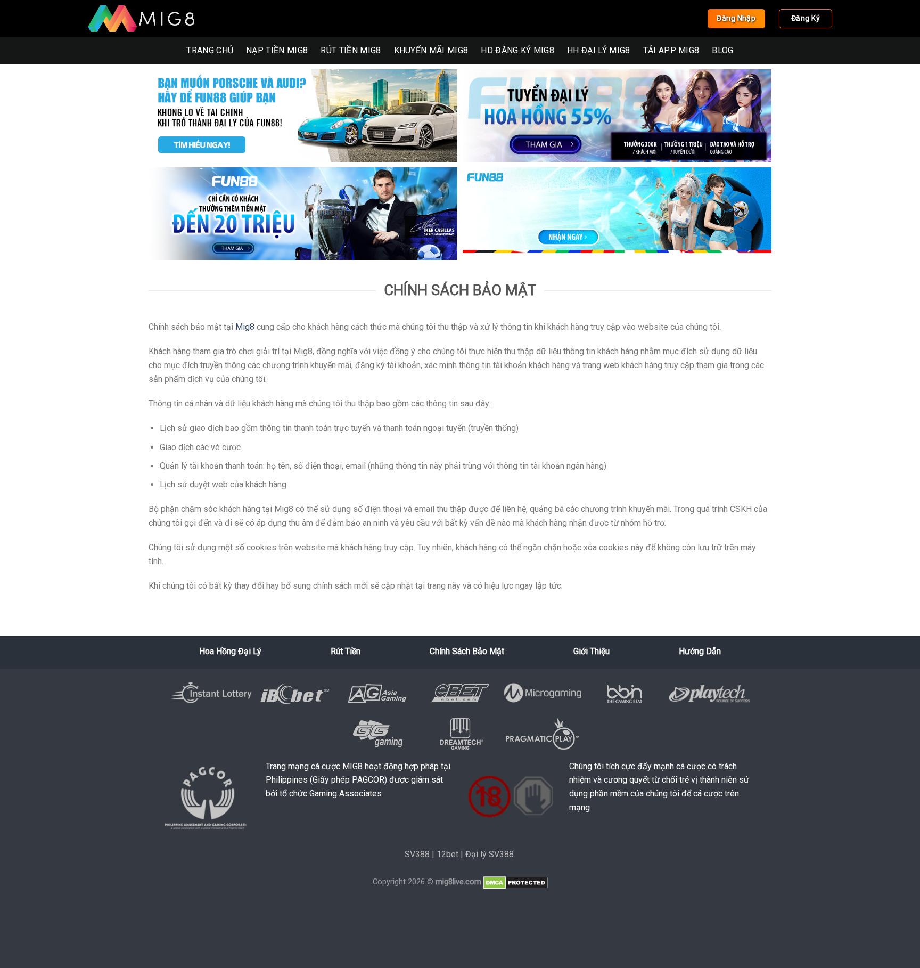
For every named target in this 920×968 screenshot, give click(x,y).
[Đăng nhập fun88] (617, 213)
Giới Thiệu (591, 651)
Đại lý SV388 (489, 854)
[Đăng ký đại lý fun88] (303, 115)
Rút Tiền (345, 651)
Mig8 (244, 327)
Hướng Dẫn (700, 651)
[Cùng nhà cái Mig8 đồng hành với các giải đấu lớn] (141, 18)
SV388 (417, 854)
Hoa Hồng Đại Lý (230, 651)
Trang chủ (209, 50)
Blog (722, 50)
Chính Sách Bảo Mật (467, 651)
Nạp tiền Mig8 (277, 50)
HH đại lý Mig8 (598, 50)
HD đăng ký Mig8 (517, 50)
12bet (447, 854)
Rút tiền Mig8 (351, 50)
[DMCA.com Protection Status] (515, 881)
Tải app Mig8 (671, 50)
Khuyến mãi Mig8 (431, 50)
